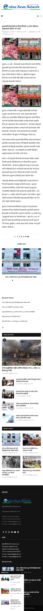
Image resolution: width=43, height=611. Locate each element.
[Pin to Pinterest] (21, 236)
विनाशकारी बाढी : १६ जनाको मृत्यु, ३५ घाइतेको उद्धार (14, 321)
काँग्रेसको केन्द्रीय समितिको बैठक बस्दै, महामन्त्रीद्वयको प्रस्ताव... (16, 602)
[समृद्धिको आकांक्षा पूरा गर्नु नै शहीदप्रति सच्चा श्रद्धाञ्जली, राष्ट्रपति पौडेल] (5, 591)
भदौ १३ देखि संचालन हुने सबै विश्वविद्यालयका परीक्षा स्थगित (16, 302)
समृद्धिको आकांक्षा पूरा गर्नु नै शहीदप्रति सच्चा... (16, 590)
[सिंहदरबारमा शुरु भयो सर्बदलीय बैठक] (32, 462)
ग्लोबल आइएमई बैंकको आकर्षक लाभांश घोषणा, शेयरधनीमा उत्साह (27, 417)
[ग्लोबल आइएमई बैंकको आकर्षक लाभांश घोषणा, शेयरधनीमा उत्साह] (8, 419)
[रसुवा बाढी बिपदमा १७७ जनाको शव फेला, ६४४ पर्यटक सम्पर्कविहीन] (11, 462)
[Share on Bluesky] (26, 236)
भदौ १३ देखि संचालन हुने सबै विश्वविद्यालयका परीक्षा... (21, 277)
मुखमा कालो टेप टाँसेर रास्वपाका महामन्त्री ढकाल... (15, 578)
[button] (3, 264)
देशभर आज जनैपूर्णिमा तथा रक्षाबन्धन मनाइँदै (12, 307)
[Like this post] (15, 236)
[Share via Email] (28, 236)
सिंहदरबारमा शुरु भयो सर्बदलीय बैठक (11, 316)
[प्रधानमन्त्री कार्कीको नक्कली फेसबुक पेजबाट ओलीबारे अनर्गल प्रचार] (8, 382)
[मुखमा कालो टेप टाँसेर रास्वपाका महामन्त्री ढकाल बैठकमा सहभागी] (5, 578)
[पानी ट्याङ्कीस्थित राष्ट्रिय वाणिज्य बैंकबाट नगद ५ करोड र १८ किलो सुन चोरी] (21, 353)
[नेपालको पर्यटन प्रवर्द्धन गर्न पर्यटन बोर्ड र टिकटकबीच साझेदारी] (8, 394)
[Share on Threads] (23, 236)
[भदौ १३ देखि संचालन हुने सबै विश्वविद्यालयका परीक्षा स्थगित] (21, 261)
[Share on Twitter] (19, 236)
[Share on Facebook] (17, 236)
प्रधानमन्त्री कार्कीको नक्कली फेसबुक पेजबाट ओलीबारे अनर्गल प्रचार (28, 380)
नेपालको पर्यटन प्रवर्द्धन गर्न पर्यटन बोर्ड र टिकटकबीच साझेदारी (27, 392)
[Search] (41, 16)
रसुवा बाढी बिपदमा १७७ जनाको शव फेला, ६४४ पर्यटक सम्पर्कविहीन (18, 312)
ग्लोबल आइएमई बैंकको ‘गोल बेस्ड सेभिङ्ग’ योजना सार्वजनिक (27, 405)
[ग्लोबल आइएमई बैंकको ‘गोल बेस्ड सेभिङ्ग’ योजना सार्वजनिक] (8, 407)
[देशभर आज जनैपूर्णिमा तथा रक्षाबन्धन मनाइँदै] (32, 440)
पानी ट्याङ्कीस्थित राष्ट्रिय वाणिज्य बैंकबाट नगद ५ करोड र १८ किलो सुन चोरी (21, 369)
